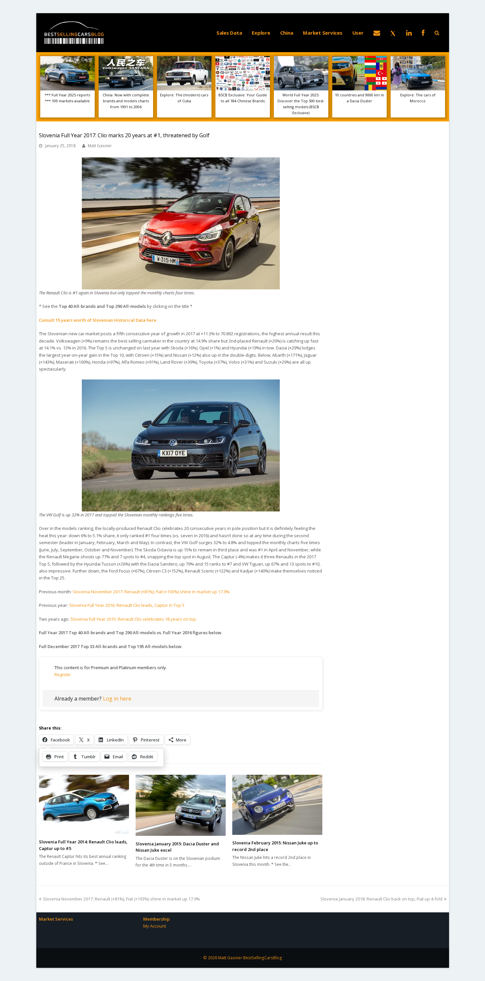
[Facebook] (423, 32)
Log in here (117, 698)
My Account (154, 926)
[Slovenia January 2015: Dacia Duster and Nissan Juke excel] (181, 805)
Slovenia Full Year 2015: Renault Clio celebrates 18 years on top (133, 619)
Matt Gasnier (100, 145)
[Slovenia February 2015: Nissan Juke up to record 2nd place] (277, 805)
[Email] (377, 32)
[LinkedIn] (409, 32)
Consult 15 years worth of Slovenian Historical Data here (97, 320)
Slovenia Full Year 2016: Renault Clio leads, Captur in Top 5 (126, 605)
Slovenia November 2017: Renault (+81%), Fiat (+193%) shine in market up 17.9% (151, 592)
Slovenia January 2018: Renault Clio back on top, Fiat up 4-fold (381, 899)
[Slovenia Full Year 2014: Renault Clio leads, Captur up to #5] (84, 804)
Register (62, 674)
